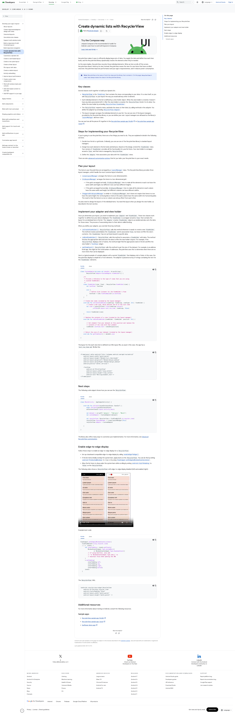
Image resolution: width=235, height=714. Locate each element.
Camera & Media (66, 685)
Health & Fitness (66, 682)
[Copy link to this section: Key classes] (92, 87)
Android (29, 676)
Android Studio (221, 2)
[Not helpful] (155, 19)
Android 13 (134, 688)
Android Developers (83, 19)
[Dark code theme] (153, 269)
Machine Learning (67, 679)
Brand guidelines (44, 709)
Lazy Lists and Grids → (89, 50)
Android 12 (134, 691)
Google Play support (206, 682)
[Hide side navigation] (22, 711)
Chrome (58, 701)
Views (30, 9)
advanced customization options (99, 158)
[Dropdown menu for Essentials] (28, 2)
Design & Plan (37, 2)
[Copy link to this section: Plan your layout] (97, 166)
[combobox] (185, 2)
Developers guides (171, 679)
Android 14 (134, 685)
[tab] (82, 266)
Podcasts (29, 694)
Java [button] (90, 266)
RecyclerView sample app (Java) (92, 622)
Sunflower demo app (88, 625)
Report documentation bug (208, 679)
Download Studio (171, 685)
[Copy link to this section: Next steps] (91, 386)
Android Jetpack (93, 31)
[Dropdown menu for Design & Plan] (44, 2)
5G (62, 691)
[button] (11, 23)
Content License (125, 640)
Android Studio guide (172, 676)
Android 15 (134, 682)
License (35, 709)
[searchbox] (12, 16)
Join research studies (206, 685)
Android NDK (169, 688)
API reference (170, 682)
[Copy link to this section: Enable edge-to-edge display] (110, 447)
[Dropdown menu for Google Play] (71, 2)
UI (25, 9)
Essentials (22, 2)
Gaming (64, 676)
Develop (51, 2)
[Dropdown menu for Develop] (56, 2)
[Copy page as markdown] (106, 31)
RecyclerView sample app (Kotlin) (122, 121)
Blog (79, 2)
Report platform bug (206, 676)
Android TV (99, 688)
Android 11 (134, 694)
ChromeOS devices (102, 682)
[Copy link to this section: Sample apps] (91, 614)
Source (29, 685)
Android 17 (134, 676)
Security (29, 682)
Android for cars (101, 685)
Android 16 (134, 679)
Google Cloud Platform (80, 701)
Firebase (66, 701)
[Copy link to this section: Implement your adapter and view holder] (123, 212)
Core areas (16, 9)
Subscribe (212, 710)
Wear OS (99, 679)
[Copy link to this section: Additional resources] (102, 605)
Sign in (230, 2)
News (28, 688)
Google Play (65, 2)
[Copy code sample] (155, 269)
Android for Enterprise (33, 679)
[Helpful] (152, 19)
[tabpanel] (117, 304)
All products (94, 701)
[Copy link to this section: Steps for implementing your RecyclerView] (125, 132)
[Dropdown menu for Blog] (83, 2)
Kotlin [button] (82, 266)
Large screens (100, 676)
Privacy (64, 688)
